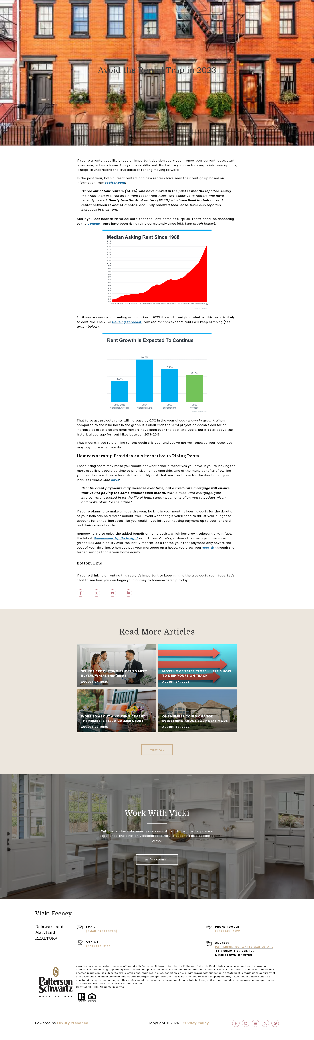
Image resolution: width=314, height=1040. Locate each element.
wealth (208, 548)
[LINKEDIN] (255, 1023)
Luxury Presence (72, 1023)
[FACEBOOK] (235, 1023)
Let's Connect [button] (157, 859)
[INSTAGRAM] (245, 1023)
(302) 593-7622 (227, 931)
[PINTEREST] (275, 1023)
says (115, 480)
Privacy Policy (195, 1023)
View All (157, 749)
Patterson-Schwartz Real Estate (244, 947)
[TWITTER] (265, 1023)
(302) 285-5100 (98, 946)
